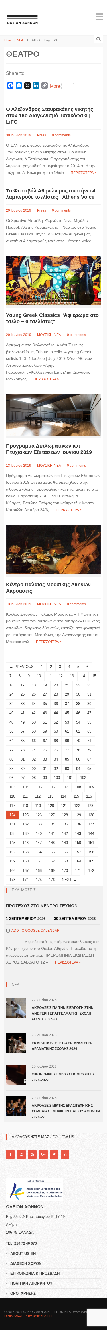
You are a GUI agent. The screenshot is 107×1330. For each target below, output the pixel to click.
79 (89, 750)
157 (78, 852)
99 (45, 778)
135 (65, 824)
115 (76, 796)
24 (11, 694)
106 (52, 787)
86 (78, 759)
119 (38, 806)
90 (34, 769)
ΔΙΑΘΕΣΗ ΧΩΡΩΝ (25, 1263)
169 (52, 870)
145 (12, 843)
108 (78, 787)
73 (23, 750)
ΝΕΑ (20, 40)
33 (23, 704)
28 (56, 694)
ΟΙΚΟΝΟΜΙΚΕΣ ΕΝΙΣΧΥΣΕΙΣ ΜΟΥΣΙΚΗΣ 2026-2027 (63, 1077)
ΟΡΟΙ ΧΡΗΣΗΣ (23, 1293)
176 (52, 880)
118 (25, 806)
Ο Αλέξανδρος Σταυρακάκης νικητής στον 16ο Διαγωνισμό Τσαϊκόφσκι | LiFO (49, 115)
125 (26, 815)
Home (8, 40)
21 (67, 685)
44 (56, 713)
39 (89, 704)
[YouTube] (32, 1154)
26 (34, 694)
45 (67, 713)
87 (89, 759)
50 (34, 722)
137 (91, 824)
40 (11, 713)
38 (78, 704)
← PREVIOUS (21, 667)
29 (67, 694)
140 (39, 833)
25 (23, 694)
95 (89, 769)
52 (56, 722)
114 (63, 796)
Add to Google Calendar (35, 931)
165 (91, 861)
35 (45, 704)
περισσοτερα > (83, 173)
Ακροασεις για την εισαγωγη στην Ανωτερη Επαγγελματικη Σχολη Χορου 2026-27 (63, 1013)
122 (77, 806)
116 (89, 796)
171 (78, 870)
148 (52, 843)
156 (65, 852)
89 (23, 769)
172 (91, 870)
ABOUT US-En (23, 1253)
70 (78, 741)
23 (89, 685)
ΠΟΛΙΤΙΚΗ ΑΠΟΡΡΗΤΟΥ (31, 1283)
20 (56, 685)
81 (23, 759)
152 (12, 852)
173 (12, 880)
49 (23, 722)
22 (78, 685)
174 (26, 880)
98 (34, 778)
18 (34, 685)
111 (25, 796)
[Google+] (43, 1154)
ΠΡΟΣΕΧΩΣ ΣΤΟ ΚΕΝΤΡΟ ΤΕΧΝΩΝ (42, 905)
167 (26, 870)
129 (78, 815)
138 (12, 833)
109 (91, 787)
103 (12, 787)
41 (23, 713)
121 (64, 806)
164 (78, 861)
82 (34, 759)
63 (89, 731)
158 (91, 852)
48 (11, 722)
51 (45, 722)
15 (94, 676)
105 (39, 787)
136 (78, 824)
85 (67, 759)
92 (56, 769)
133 (39, 824)
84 (56, 759)
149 (65, 843)
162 (52, 861)
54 (78, 722)
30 (78, 694)
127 (52, 815)
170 (65, 870)
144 (91, 833)
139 (26, 833)
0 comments (61, 135)
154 (39, 852)
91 (45, 769)
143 (78, 833)
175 (39, 880)
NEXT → (69, 880)
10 (39, 676)
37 (67, 704)
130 (91, 815)
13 (72, 676)
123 (90, 806)
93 (67, 769)
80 (11, 759)
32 (11, 704)
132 (26, 824)
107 (65, 787)
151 (91, 843)
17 (23, 685)
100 (57, 778)
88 (11, 769)
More (55, 86)
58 (34, 731)
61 (67, 731)
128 (65, 815)
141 (52, 833)
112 (38, 796)
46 (78, 713)
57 (23, 731)
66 (34, 741)
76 (56, 750)
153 (26, 852)
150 (78, 843)
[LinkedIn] (65, 1154)
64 (11, 741)
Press (41, 135)
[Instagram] (21, 1154)
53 (67, 722)
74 (34, 750)
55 (89, 722)
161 (39, 861)
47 (89, 713)
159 (12, 861)
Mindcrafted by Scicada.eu (28, 1316)
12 (61, 676)
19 (45, 685)
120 (51, 806)
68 (56, 741)
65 (23, 741)
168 (39, 870)
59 (45, 731)
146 (26, 843)
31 (89, 694)
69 (67, 741)
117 (12, 806)
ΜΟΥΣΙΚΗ (45, 335)
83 (45, 759)
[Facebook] (10, 1154)
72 (11, 750)
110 (12, 796)
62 (78, 731)
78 (78, 750)
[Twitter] (54, 1154)
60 (56, 731)
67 (45, 741)
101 (70, 778)
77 (67, 750)
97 (23, 778)
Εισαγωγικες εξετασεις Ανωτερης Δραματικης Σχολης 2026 (62, 1046)
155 (52, 852)
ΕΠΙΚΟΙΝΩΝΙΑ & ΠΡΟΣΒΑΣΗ (35, 1273)
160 (26, 861)
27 (45, 694)
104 (26, 787)
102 (83, 778)
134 (52, 824)
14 (83, 676)
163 (65, 861)
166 (12, 870)
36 (56, 704)
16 (11, 685)
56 (11, 731)
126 (39, 815)
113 (50, 796)
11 (50, 676)
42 (34, 713)
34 (34, 704)
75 (45, 750)
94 (78, 769)
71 (89, 741)
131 (12, 824)
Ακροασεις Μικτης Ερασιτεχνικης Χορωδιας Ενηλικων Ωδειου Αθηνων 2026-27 (66, 1111)
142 (65, 833)
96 (11, 778)
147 (39, 843)
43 (45, 713)
